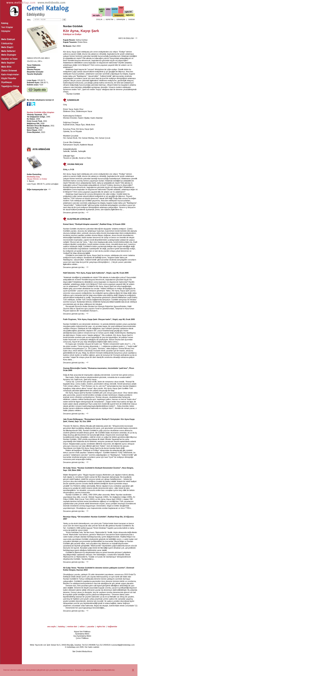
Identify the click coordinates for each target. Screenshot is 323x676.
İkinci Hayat (32, 130)
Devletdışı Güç (33, 177)
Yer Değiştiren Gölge (36, 117)
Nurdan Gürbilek (73, 26)
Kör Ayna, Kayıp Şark (72, 52)
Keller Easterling (34, 174)
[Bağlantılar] (129, 15)
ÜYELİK (99, 19)
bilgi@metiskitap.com (126, 645)
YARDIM (131, 19)
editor (82, 626)
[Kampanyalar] (119, 15)
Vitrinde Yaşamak (34, 115)
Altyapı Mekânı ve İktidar (37, 179)
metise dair (72, 626)
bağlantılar (112, 626)
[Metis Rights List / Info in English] (128, 11)
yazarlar (90, 626)
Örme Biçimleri (33, 132)
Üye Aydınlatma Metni (82, 636)
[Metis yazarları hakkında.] (114, 12)
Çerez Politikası (82, 638)
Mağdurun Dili (33, 123)
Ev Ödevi (31, 119)
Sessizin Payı (33, 128)
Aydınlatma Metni (82, 634)
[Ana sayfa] (97, 16)
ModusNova (87, 651)
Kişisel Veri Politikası (82, 632)
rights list (101, 626)
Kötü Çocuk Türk (34, 121)
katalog (61, 626)
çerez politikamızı (93, 670)
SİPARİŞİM (120, 19)
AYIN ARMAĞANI (41, 149)
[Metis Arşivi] (121, 11)
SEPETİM (109, 19)
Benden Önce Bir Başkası (38, 126)
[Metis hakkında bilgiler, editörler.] (102, 12)
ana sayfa (51, 626)
